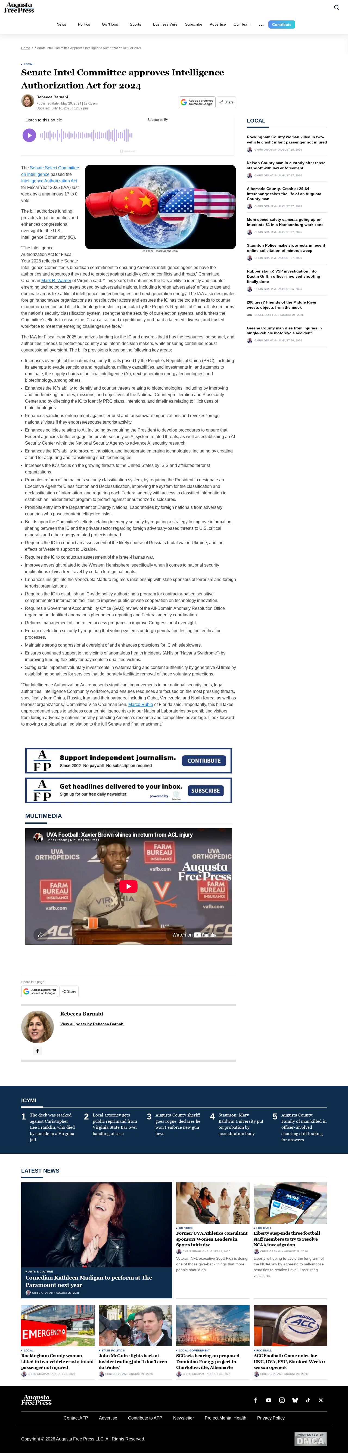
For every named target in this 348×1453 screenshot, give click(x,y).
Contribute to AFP (145, 1418)
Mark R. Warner (56, 280)
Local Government (194, 1350)
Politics (84, 24)
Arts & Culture (40, 1271)
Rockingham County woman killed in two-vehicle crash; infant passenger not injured (57, 1361)
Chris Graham (265, 149)
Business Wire (165, 24)
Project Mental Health (225, 1418)
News (61, 24)
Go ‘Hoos (110, 24)
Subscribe (193, 24)
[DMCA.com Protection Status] (310, 1438)
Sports (135, 24)
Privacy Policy (271, 1418)
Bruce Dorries (265, 315)
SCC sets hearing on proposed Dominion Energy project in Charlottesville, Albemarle (208, 1361)
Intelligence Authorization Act (49, 181)
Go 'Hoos (186, 1227)
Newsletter (183, 1418)
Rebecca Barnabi (81, 1014)
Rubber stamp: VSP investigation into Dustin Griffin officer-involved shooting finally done (283, 276)
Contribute (281, 24)
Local (29, 64)
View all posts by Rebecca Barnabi (92, 1024)
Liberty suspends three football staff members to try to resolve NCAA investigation (287, 1239)
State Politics (113, 1350)
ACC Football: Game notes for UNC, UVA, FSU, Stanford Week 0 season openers (289, 1361)
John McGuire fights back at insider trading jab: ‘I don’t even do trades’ (133, 1361)
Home (25, 48)
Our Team (242, 24)
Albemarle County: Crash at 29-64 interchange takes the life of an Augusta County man (284, 193)
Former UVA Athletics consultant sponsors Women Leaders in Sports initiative (211, 1239)
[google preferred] (198, 102)
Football (264, 1227)
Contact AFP (76, 1418)
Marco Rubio (140, 704)
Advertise (218, 24)
